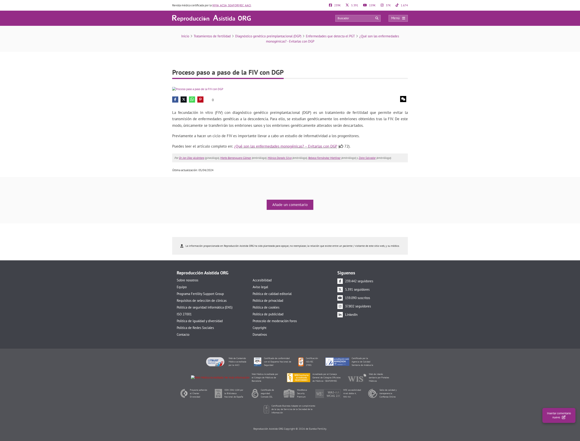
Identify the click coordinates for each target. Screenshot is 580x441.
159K (372, 5)
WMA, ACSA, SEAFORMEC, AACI (231, 5)
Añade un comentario (290, 204)
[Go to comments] (403, 99)
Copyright (259, 327)
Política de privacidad (268, 300)
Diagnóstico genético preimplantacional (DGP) (268, 36)
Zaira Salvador (367, 158)
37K (388, 5)
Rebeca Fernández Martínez (324, 158)
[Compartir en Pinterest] (200, 99)
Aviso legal (260, 287)
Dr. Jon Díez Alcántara (191, 158)
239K (337, 5)
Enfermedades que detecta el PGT (330, 36)
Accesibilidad (262, 280)
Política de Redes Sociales (195, 327)
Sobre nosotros (187, 280)
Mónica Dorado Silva (280, 158)
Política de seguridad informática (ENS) (204, 307)
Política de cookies (266, 307)
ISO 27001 (184, 314)
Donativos (260, 334)
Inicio (185, 36)
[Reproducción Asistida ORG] (211, 18)
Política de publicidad (268, 314)
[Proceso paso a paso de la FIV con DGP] (197, 89)
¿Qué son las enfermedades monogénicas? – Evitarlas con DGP (285, 146)
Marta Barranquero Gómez (235, 158)
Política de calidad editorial (272, 293)
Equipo (182, 287)
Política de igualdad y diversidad (200, 321)
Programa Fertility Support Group (200, 293)
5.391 (354, 5)
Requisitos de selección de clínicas (202, 300)
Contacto (183, 334)
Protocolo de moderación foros (275, 321)
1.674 (404, 5)
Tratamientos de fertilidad (212, 36)
